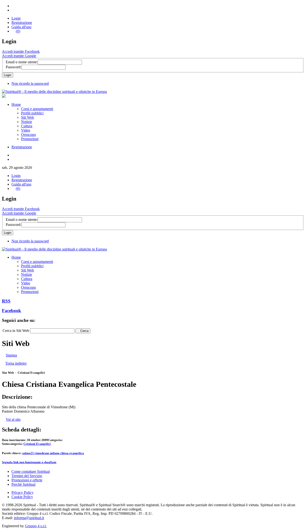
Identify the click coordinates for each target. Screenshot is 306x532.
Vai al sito (13, 419)
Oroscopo (28, 135)
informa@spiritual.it (29, 518)
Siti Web (27, 117)
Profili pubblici (32, 113)
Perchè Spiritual (23, 484)
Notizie (26, 122)
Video (25, 130)
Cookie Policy (22, 497)
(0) (18, 31)
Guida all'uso (21, 27)
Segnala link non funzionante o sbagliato (29, 462)
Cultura (26, 126)
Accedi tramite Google (19, 56)
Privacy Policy (22, 492)
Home (16, 104)
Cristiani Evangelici (37, 444)
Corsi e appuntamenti (37, 109)
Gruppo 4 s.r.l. (36, 526)
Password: (13, 67)
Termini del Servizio (26, 476)
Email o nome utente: (22, 62)
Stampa (11, 355)
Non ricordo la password (30, 83)
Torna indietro (16, 363)
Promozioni (29, 139)
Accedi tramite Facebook (21, 51)
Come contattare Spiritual (30, 471)
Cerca (84, 331)
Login (16, 18)
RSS (6, 300)
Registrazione (21, 23)
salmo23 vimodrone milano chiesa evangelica (53, 453)
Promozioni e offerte (26, 480)
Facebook (11, 310)
